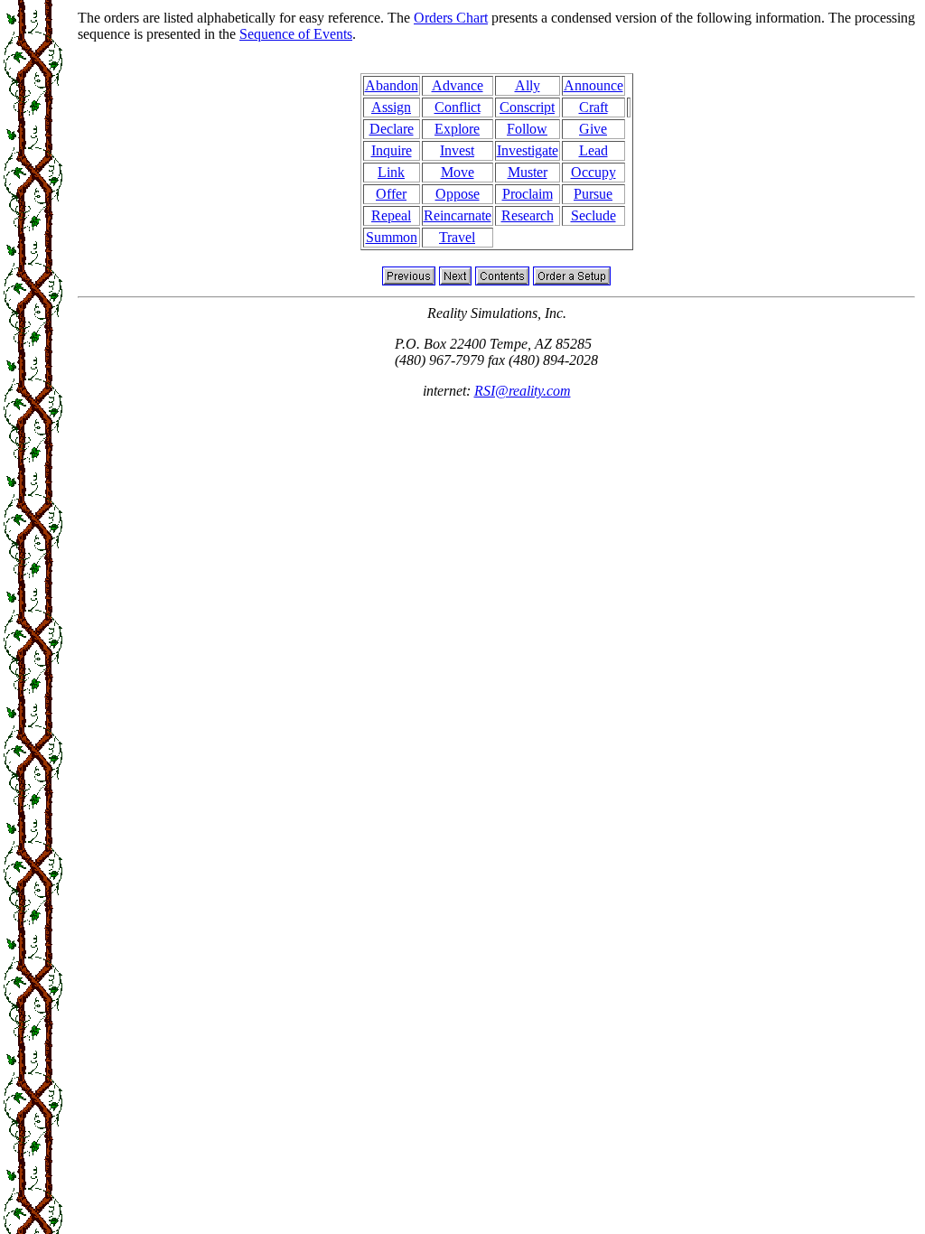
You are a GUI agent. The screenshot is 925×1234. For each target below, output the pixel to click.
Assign (391, 107)
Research (527, 215)
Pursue (593, 193)
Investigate (527, 150)
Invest (457, 150)
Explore (457, 128)
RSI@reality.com (522, 390)
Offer (391, 193)
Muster (527, 172)
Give (593, 128)
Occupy (593, 172)
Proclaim (527, 193)
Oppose (457, 193)
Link (391, 172)
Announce (593, 85)
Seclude (593, 215)
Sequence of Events (295, 34)
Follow (527, 128)
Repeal (391, 215)
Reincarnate (457, 215)
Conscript (527, 107)
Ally (527, 85)
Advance (457, 85)
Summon (391, 237)
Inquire (391, 150)
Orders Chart (451, 17)
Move (457, 172)
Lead (593, 150)
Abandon (391, 85)
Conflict (457, 107)
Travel (457, 237)
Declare (391, 128)
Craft (593, 107)
